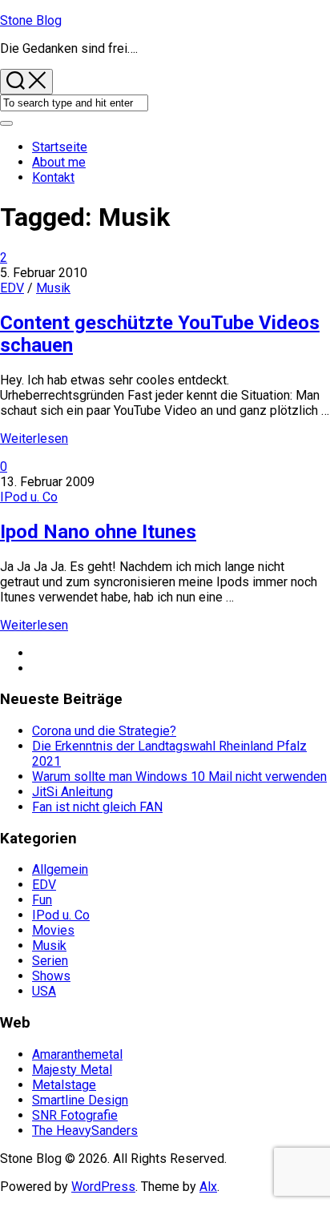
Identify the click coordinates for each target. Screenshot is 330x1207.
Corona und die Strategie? (104, 730)
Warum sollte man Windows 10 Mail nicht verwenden (179, 776)
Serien (50, 960)
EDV (12, 288)
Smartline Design (80, 1100)
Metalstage (64, 1084)
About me (59, 162)
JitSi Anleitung (72, 791)
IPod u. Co (29, 497)
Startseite (59, 147)
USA (44, 991)
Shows (51, 976)
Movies (53, 930)
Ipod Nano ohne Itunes (98, 532)
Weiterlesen (34, 438)
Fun (42, 899)
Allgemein (60, 869)
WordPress (103, 1186)
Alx (208, 1186)
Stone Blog (31, 20)
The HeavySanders (85, 1130)
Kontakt (53, 177)
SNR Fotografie (75, 1115)
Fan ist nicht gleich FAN (97, 807)
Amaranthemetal (77, 1054)
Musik (53, 288)
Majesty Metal (72, 1069)
